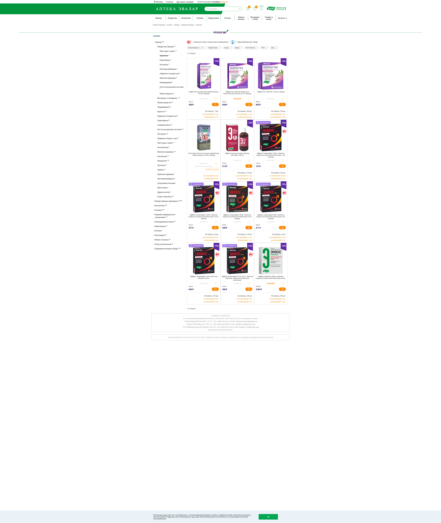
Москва (159, 2)
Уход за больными (163, 244)
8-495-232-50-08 (223, 324)
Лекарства (172, 18)
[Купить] (215, 104)
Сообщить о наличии (212, 169)
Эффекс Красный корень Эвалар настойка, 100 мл (237, 154)
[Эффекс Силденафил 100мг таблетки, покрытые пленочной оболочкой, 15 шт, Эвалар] (203, 199)
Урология (164, 55)
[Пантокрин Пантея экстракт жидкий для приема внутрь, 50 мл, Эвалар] (203, 137)
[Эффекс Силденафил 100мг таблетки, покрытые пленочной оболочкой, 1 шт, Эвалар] (270, 137)
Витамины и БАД (255, 18)
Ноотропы (164, 64)
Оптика (227, 18)
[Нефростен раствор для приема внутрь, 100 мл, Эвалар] (203, 76)
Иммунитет (162, 161)
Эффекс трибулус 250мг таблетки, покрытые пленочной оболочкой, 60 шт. (271, 277)
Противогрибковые (168, 69)
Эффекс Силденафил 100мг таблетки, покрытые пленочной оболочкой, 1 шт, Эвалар (270, 155)
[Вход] (262, 8)
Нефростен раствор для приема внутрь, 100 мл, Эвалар (204, 93)
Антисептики (163, 147)
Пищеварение (166, 82)
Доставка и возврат (185, 2)
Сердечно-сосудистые (169, 73)
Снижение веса (164, 125)
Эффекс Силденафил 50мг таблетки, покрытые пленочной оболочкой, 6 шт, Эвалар (270, 217)
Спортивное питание (166, 183)
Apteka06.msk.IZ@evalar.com (246, 321)
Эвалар (158, 18)
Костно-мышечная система (172, 87)
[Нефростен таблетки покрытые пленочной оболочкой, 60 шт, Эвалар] (237, 76)
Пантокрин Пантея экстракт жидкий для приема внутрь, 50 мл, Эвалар (203, 154)
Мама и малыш (241, 18)
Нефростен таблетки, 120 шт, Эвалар (271, 92)
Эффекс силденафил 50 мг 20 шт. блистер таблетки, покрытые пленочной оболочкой (237, 278)
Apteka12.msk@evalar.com (249, 327)
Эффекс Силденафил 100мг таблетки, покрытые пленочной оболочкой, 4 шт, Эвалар (237, 217)
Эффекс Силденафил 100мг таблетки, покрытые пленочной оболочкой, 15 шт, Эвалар (204, 217)
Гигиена (199, 18)
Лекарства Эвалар (165, 46)
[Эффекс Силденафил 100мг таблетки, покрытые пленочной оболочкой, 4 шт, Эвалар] (237, 199)
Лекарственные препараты (167, 201)
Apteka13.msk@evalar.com (245, 324)
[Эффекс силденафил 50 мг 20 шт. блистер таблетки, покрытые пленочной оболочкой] (237, 260)
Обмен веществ (167, 93)
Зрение (160, 169)
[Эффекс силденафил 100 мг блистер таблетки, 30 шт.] (203, 260)
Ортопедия (160, 235)
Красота (161, 111)
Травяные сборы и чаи (167, 138)
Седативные (165, 60)
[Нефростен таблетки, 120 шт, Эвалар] (270, 76)
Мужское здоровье (165, 174)
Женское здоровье (168, 78)
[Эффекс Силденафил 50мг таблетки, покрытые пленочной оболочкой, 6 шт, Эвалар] (270, 199)
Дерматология (163, 192)
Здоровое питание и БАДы (167, 248)
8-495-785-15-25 (227, 327)
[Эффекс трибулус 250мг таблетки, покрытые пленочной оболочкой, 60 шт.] (270, 260)
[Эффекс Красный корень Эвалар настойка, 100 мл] (237, 137)
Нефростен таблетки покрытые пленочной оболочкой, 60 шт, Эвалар (237, 93)
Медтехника (213, 18)
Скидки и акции (269, 18)
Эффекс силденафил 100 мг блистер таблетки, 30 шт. (203, 277)
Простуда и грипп (167, 51)
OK (268, 517)
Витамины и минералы (167, 98)
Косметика (186, 18)
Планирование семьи (164, 222)
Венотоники (162, 187)
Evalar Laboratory (164, 196)
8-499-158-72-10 (223, 321)
